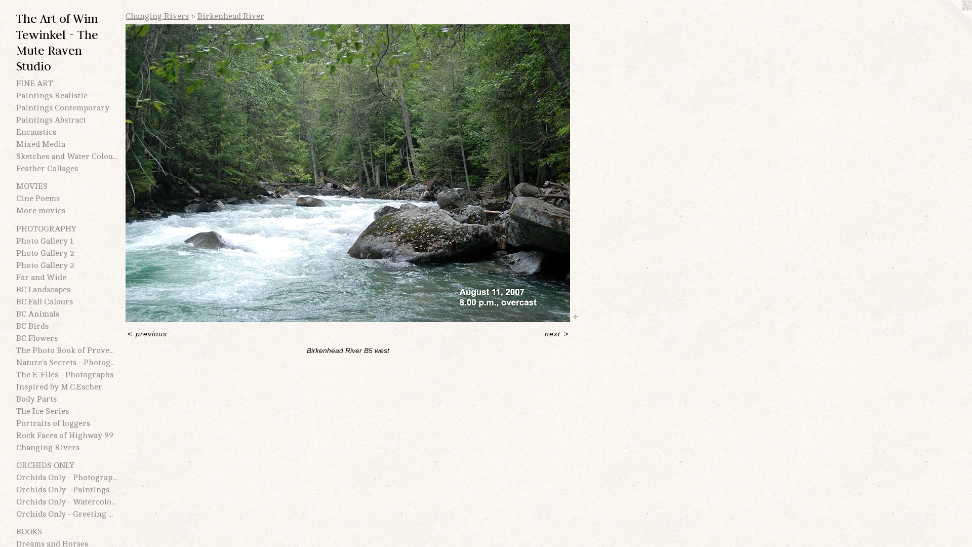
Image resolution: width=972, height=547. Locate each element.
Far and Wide (41, 277)
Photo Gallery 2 (45, 253)
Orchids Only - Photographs (66, 477)
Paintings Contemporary (62, 107)
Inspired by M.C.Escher (59, 387)
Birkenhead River (230, 16)
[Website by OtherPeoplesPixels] (952, 20)
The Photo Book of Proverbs (66, 350)
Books (29, 531)
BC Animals (37, 314)
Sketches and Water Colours (66, 156)
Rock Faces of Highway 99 (64, 435)
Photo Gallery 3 (45, 265)
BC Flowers (37, 338)
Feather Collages (47, 168)
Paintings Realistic (52, 95)
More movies (40, 210)
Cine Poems (38, 198)
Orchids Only (45, 465)
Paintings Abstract (51, 120)
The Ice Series (42, 411)
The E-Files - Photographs (64, 374)
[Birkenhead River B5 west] (348, 173)
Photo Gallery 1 (44, 241)
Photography (46, 228)
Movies (32, 186)
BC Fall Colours (44, 301)
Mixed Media (40, 144)
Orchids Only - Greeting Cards (66, 514)
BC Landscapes (43, 289)
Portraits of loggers (53, 423)
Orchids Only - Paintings (62, 489)
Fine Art (34, 83)
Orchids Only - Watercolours (66, 501)
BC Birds (32, 326)
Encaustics (36, 132)
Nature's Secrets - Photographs (66, 362)
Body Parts (36, 399)
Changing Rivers (47, 447)
